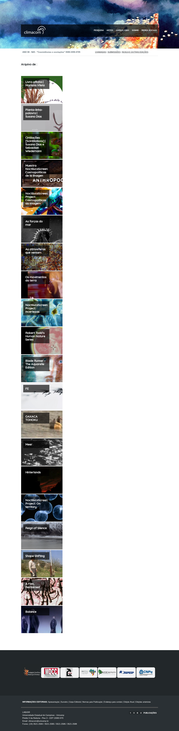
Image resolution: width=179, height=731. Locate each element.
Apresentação (53, 701)
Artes (110, 30)
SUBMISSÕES (114, 52)
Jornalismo (122, 30)
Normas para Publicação (92, 701)
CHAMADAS (100, 52)
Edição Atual (129, 701)
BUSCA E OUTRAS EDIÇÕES (135, 52)
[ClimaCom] (34, 36)
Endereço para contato (112, 701)
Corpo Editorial (75, 701)
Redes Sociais (149, 30)
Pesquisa (99, 30)
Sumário (64, 701)
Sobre (135, 30)
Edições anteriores (143, 701)
